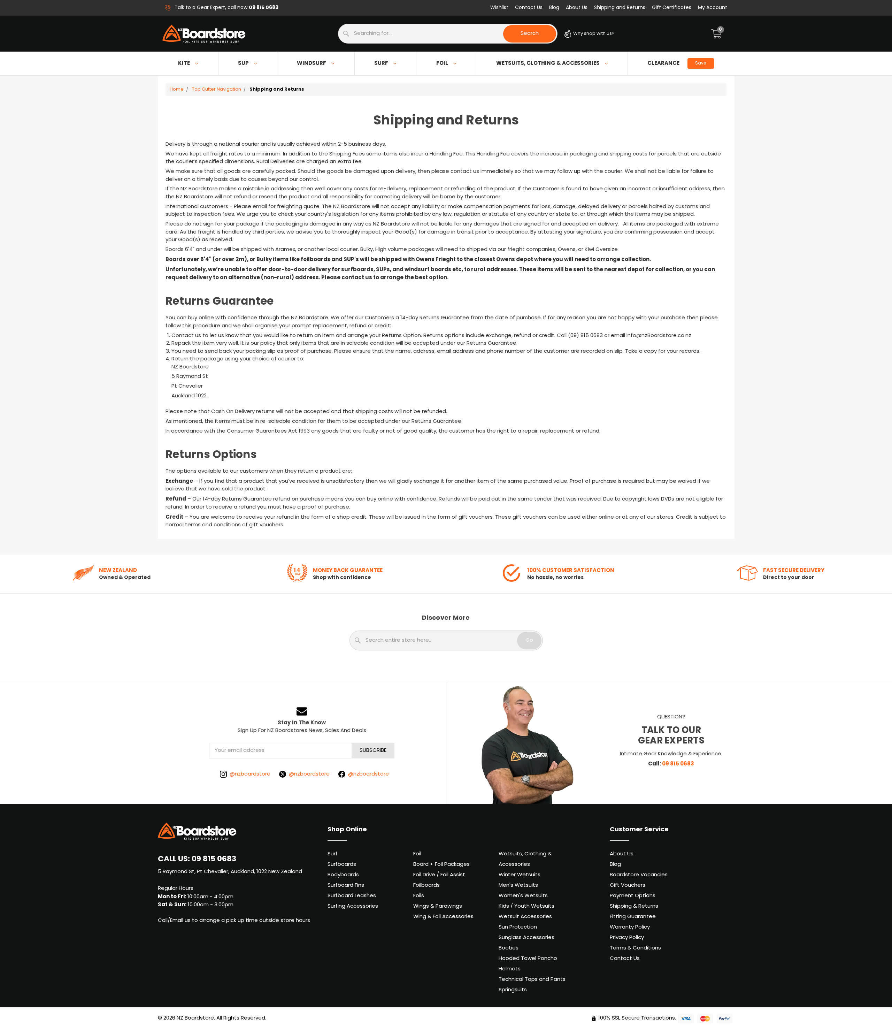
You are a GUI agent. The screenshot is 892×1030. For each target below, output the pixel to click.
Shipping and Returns (619, 8)
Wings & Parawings (437, 906)
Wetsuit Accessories (525, 917)
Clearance (676, 63)
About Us (576, 8)
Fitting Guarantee (633, 917)
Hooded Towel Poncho (528, 958)
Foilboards (426, 885)
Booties (508, 948)
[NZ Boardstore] (204, 34)
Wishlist (499, 8)
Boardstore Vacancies (639, 875)
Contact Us (529, 8)
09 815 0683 (678, 764)
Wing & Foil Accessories (443, 917)
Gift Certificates (671, 8)
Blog (554, 8)
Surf (381, 63)
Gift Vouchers (627, 885)
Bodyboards (343, 875)
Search (530, 33)
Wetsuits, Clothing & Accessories (548, 63)
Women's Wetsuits (523, 896)
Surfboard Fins (346, 885)
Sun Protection (518, 927)
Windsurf (311, 63)
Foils (418, 896)
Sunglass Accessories (526, 937)
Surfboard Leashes (352, 896)
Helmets (510, 969)
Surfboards (342, 864)
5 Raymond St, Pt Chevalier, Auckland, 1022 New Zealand (230, 872)
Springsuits (513, 990)
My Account (712, 8)
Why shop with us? (593, 33)
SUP (243, 63)
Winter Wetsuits (519, 875)
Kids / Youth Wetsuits (526, 906)
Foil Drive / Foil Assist (439, 875)
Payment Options (632, 896)
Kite (184, 63)
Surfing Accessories (353, 906)
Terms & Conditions (635, 948)
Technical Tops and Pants (532, 979)
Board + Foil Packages (441, 864)
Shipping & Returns (634, 906)
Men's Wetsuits (518, 885)
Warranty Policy (630, 927)
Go (529, 640)
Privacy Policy (627, 937)
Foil (442, 63)
